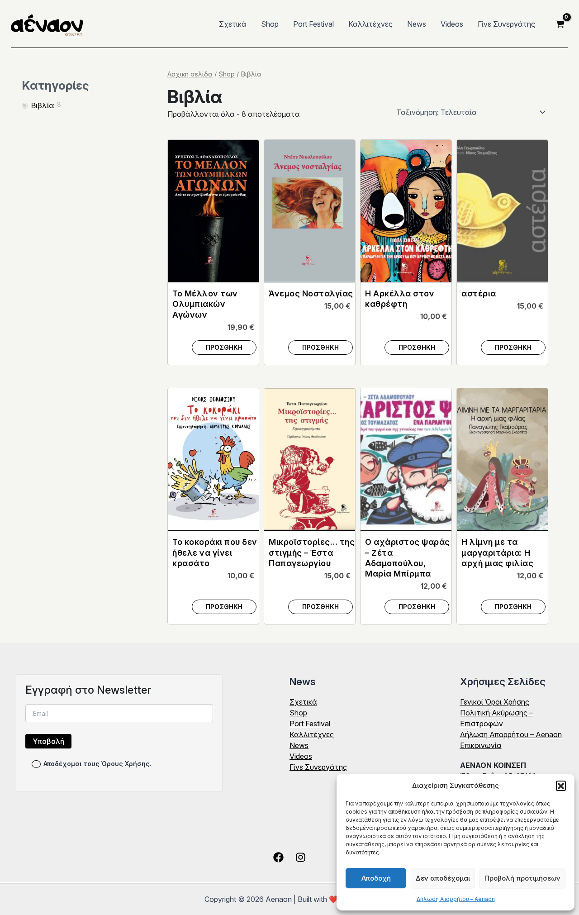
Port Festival (313, 24)
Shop (270, 24)
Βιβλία (42, 105)
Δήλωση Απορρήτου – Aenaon (456, 899)
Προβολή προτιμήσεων (522, 878)
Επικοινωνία (481, 745)
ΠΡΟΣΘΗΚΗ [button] (224, 347)
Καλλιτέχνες (370, 24)
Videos (452, 24)
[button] (560, 785)
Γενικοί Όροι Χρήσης (494, 701)
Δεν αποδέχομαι (443, 878)
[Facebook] (278, 857)
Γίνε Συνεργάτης (506, 24)
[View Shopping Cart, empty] (559, 24)
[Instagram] (300, 857)
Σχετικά (233, 24)
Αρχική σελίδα (190, 74)
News (416, 24)
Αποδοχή (376, 878)
